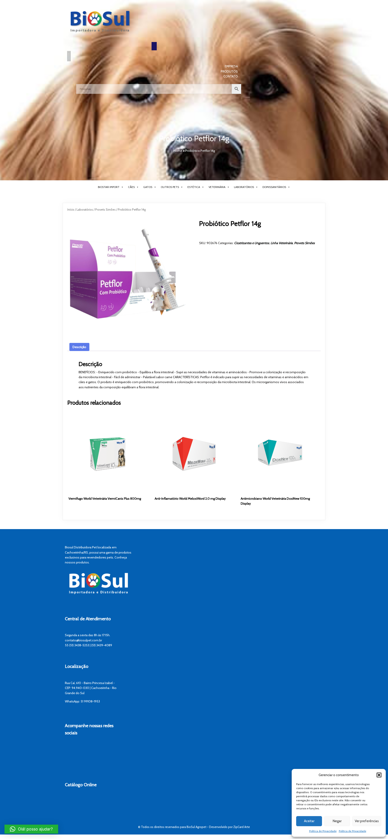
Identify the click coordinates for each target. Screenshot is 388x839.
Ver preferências (367, 821)
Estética (193, 187)
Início (70, 209)
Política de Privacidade (323, 831)
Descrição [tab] (79, 347)
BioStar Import (108, 187)
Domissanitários (274, 187)
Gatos (147, 187)
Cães (131, 187)
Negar (337, 821)
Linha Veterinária (282, 243)
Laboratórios (244, 187)
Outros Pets (170, 187)
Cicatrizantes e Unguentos (251, 243)
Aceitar (309, 821)
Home (177, 151)
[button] (379, 775)
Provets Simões (105, 209)
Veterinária (217, 187)
